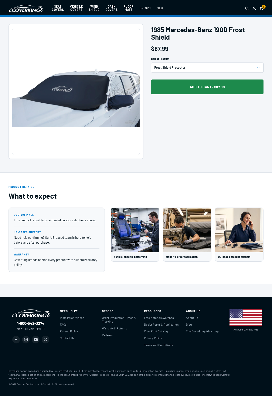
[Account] (254, 8)
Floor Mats (129, 8)
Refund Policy (69, 331)
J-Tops (145, 8)
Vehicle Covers (76, 8)
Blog (189, 324)
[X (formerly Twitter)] (45, 339)
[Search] (247, 8)
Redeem (107, 335)
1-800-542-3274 (30, 323)
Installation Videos (72, 317)
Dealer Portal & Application (161, 324)
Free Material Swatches (159, 317)
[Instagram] (26, 339)
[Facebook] (16, 339)
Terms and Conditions (158, 345)
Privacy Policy (153, 338)
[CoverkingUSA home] (25, 8)
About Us (192, 317)
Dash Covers (112, 8)
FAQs (63, 324)
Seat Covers (58, 8)
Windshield (94, 8)
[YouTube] (36, 339)
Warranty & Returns (114, 328)
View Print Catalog (156, 331)
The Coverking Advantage (202, 331)
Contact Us (67, 338)
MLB (160, 8)
